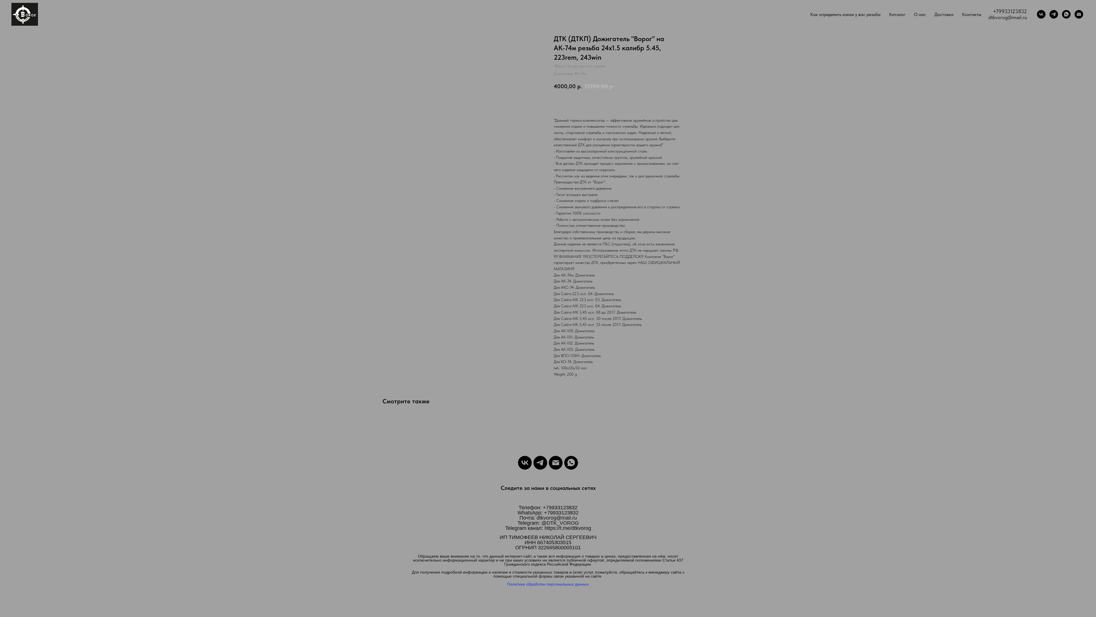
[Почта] (1079, 14)
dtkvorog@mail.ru (1007, 17)
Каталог (897, 14)
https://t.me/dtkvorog (568, 528)
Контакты (971, 14)
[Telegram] (1053, 14)
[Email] (556, 463)
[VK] (1041, 14)
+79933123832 (1010, 11)
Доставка (944, 14)
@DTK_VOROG (560, 523)
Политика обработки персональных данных (548, 584)
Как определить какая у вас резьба (845, 14)
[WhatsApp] (1066, 14)
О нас (920, 14)
